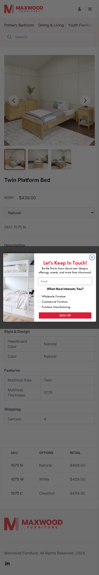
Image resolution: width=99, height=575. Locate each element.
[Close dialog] (92, 257)
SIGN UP (65, 316)
